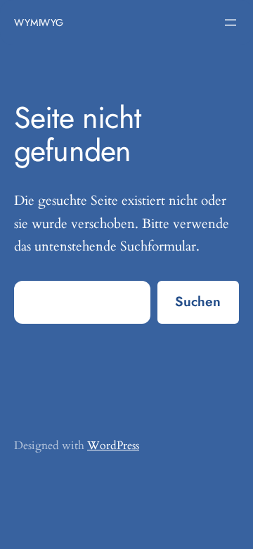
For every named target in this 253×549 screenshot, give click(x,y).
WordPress (113, 445)
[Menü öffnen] (230, 22)
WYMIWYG (38, 22)
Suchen (198, 301)
